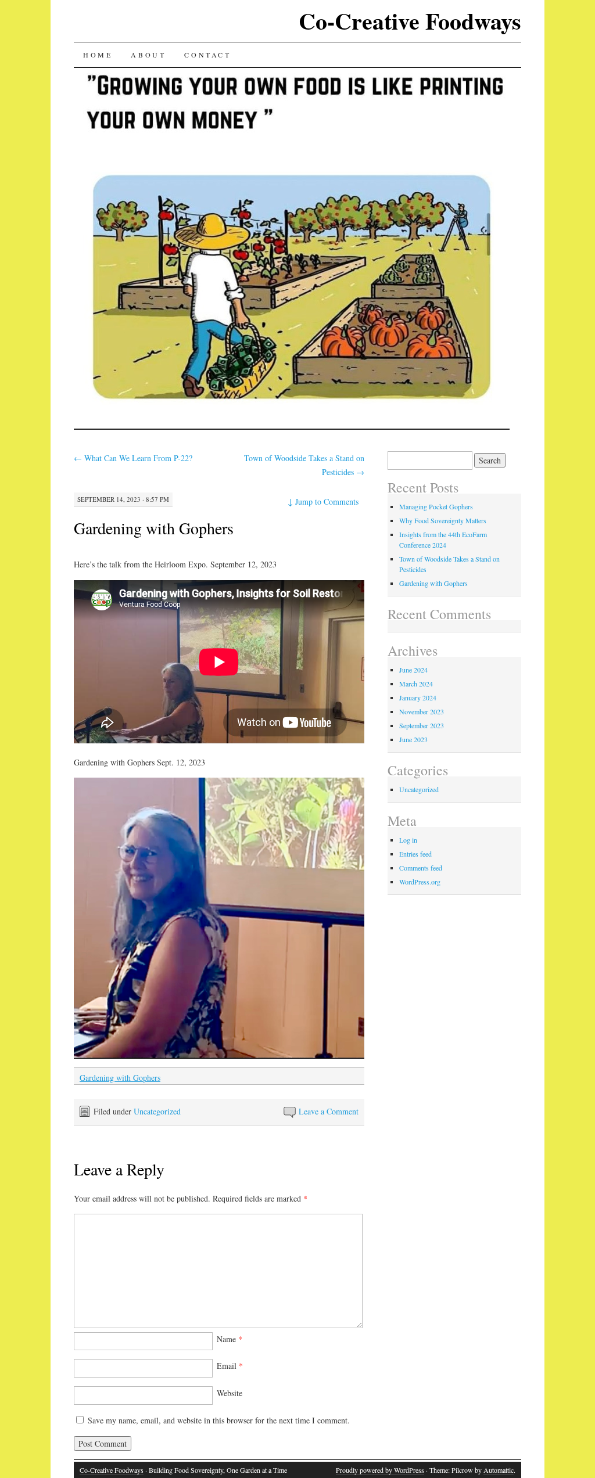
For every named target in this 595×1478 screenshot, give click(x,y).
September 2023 (421, 725)
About (148, 54)
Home (97, 54)
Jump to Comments (323, 501)
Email (230, 1365)
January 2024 (417, 697)
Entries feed (415, 853)
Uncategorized (157, 1111)
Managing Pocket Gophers (436, 506)
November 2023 (421, 711)
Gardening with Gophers (154, 528)
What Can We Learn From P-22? (133, 457)
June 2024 (413, 669)
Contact (207, 54)
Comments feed (420, 867)
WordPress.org (419, 881)
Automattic (498, 1470)
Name (229, 1338)
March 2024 (416, 683)
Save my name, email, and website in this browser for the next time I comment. (219, 1420)
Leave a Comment (329, 1111)
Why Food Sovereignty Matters (442, 520)
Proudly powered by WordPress (380, 1470)
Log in (408, 839)
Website (229, 1392)
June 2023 (413, 739)
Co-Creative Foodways (410, 20)
